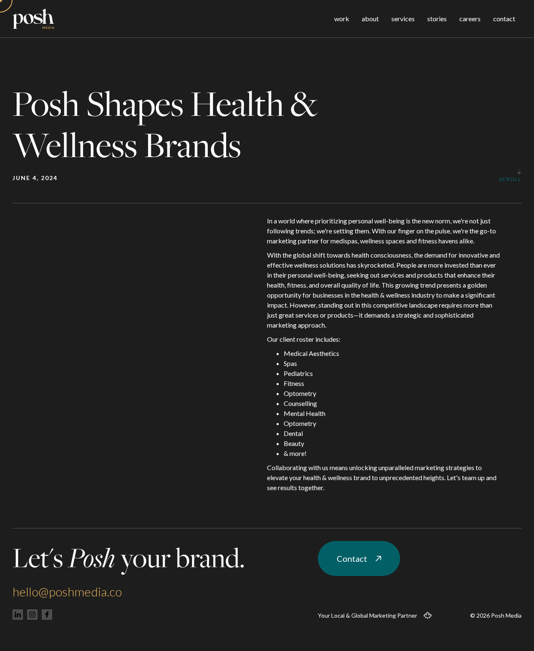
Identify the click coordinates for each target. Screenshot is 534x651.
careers (470, 19)
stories (437, 19)
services (403, 19)
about (370, 19)
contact (504, 19)
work (341, 19)
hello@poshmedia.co (67, 591)
